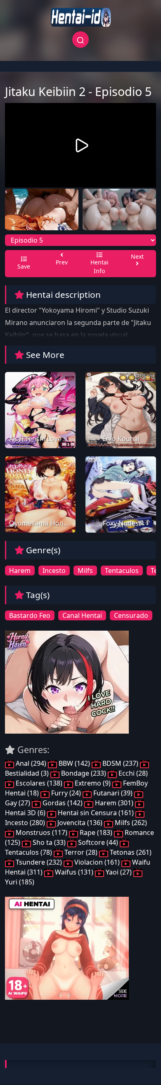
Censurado (131, 615)
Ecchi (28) (132, 773)
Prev (62, 262)
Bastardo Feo (29, 615)
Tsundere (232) (39, 862)
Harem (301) (114, 802)
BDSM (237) (120, 763)
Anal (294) (31, 763)
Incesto (54, 570)
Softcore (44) (98, 842)
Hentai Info (99, 266)
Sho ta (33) (49, 842)
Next (137, 256)
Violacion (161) (97, 862)
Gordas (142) (62, 802)
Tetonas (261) (130, 852)
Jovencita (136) (80, 822)
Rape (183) (96, 832)
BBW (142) (74, 763)
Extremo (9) (92, 783)
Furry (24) (66, 792)
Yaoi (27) (118, 872)
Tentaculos (122, 570)
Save (23, 266)
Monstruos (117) (41, 832)
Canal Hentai (82, 615)
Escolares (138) (39, 783)
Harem (20, 570)
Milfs (85, 570)
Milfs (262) (130, 822)
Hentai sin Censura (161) (95, 812)
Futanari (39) (113, 792)
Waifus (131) (74, 872)
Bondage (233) (83, 773)
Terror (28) (81, 852)
